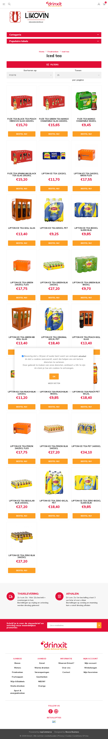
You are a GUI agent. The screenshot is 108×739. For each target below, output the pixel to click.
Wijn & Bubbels (17, 681)
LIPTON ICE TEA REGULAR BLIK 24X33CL (22, 502)
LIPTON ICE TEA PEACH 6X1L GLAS (86, 338)
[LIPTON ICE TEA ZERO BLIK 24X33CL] (22, 537)
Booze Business (72, 732)
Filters (54, 64)
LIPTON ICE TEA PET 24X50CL (86, 446)
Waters (17, 668)
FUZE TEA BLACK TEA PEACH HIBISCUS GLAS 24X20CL (21, 120)
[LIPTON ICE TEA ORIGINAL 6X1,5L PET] (54, 319)
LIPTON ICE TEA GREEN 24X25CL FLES (21, 284)
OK (54, 376)
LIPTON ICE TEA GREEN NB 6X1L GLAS (22, 338)
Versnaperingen (42, 672)
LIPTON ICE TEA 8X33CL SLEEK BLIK (86, 229)
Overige (41, 686)
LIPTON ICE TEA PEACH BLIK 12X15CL (22, 393)
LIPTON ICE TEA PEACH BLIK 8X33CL (54, 393)
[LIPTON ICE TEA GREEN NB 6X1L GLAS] (22, 319)
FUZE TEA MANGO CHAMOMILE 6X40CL (86, 120)
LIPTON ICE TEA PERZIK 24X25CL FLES (21, 447)
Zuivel (42, 663)
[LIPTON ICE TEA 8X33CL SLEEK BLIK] (86, 210)
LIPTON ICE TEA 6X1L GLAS (21, 228)
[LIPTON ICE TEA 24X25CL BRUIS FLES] (86, 155)
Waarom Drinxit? (66, 663)
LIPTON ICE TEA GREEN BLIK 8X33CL (86, 284)
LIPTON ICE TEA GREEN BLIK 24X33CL (54, 284)
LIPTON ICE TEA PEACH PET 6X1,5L (86, 393)
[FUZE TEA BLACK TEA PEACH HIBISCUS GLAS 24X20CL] (22, 101)
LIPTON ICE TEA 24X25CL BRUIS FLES (86, 175)
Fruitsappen (17, 677)
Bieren (17, 663)
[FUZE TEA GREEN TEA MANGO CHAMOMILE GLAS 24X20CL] (54, 101)
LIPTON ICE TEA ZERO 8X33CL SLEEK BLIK (86, 502)
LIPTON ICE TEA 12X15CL (54, 174)
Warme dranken (42, 668)
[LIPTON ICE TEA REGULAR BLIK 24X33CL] (22, 482)
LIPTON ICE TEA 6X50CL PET (54, 228)
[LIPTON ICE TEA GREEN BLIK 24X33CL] (54, 264)
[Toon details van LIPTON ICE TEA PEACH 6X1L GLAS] (86, 319)
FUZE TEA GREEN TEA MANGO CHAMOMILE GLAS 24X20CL (54, 120)
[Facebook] (50, 711)
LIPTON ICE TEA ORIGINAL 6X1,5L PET (54, 338)
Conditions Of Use (80, 736)
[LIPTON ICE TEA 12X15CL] (54, 155)
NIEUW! (41, 681)
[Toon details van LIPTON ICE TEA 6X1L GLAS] (22, 210)
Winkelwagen (90, 668)
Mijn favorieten (91, 672)
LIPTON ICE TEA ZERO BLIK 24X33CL (22, 556)
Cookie (68, 736)
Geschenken (41, 677)
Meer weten (54, 383)
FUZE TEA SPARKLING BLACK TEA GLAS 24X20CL (21, 175)
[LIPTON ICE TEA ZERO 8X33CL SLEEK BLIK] (86, 482)
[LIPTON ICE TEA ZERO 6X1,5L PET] (54, 482)
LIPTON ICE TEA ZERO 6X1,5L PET (54, 502)
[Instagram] (56, 711)
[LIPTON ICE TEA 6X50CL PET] (54, 210)
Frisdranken (17, 672)
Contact (66, 672)
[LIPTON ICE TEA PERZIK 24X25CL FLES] (22, 428)
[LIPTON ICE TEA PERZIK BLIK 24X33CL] (54, 428)
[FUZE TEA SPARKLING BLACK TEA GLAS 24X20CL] (22, 155)
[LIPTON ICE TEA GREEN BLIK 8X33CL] (86, 264)
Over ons (66, 668)
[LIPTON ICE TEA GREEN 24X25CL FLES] (22, 264)
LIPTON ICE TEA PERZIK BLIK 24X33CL (54, 447)
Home (41, 51)
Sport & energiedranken (17, 691)
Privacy (61, 736)
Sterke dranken (17, 686)
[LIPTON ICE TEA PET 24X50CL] (86, 428)
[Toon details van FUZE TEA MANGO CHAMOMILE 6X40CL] (86, 101)
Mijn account (91, 663)
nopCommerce (46, 732)
